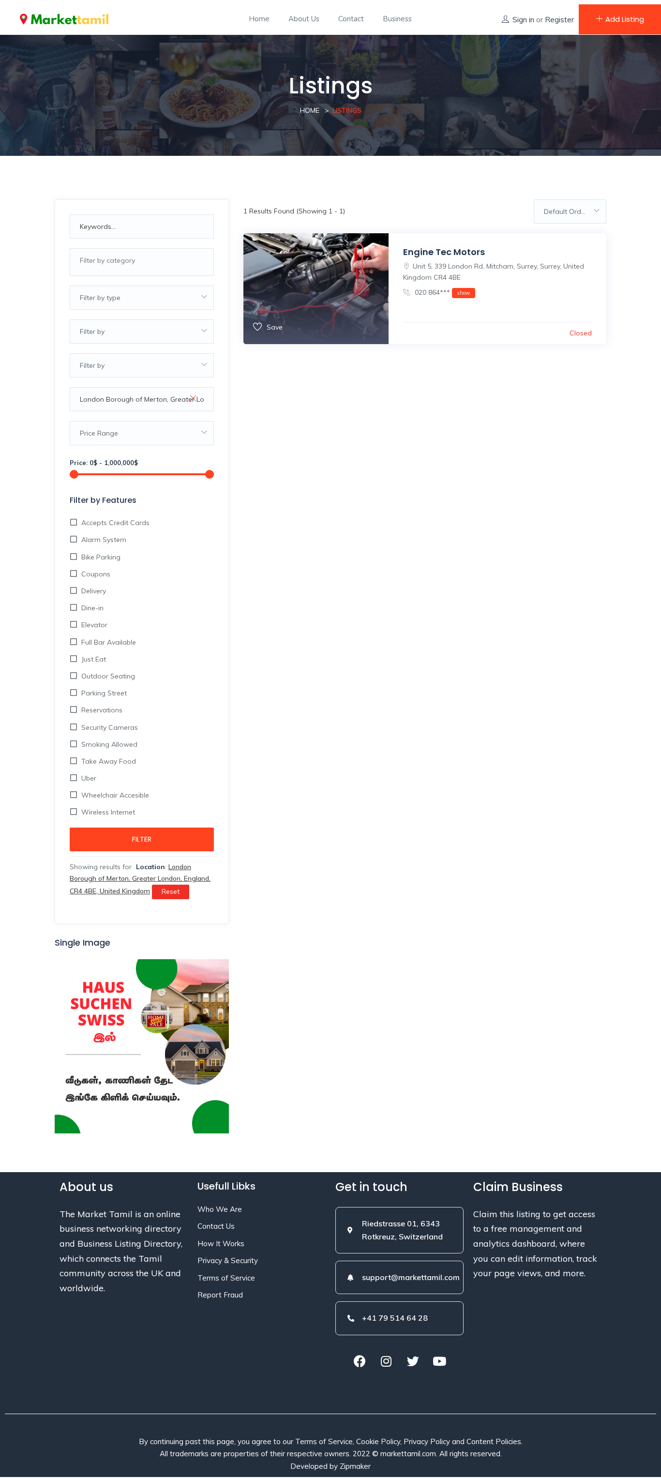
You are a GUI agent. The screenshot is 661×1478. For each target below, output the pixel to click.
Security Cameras (109, 727)
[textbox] (142, 260)
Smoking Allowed (109, 744)
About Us (303, 19)
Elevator (94, 624)
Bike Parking (100, 557)
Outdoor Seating (108, 676)
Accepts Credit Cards (115, 522)
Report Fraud (220, 1294)
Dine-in (92, 607)
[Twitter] (413, 1361)
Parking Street (104, 693)
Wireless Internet (108, 812)
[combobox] (142, 262)
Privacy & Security (227, 1260)
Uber (88, 778)
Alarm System (103, 539)
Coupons (95, 574)
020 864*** (441, 292)
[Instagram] (386, 1361)
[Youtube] (439, 1361)
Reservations (101, 710)
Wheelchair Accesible (115, 795)
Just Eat (93, 659)
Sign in (523, 19)
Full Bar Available (108, 642)
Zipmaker (355, 1466)
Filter (141, 839)
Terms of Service (226, 1277)
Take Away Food (108, 761)
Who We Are (219, 1209)
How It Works (220, 1243)
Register (559, 19)
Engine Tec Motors (444, 252)
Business (397, 19)
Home (259, 19)
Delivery (93, 591)
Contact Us (216, 1226)
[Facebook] (359, 1361)
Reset (171, 891)
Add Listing (624, 19)
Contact (351, 19)
